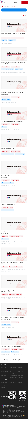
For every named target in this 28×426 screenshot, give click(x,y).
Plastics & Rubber (3, 368)
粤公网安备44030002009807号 (10, 416)
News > (8, 6)
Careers (20, 385)
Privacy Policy (4, 385)
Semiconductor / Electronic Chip (13, 376)
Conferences (13, 382)
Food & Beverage (12, 372)
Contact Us (12, 385)
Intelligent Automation (20, 376)
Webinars (20, 382)
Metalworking (4, 371)
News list (13, 6)
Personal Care (21, 371)
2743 (20, 359)
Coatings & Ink (13, 367)
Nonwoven (20, 367)
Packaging (3, 375)
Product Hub (4, 382)
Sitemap (3, 387)
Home (4, 6)
